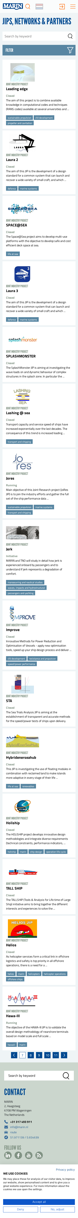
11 (56, 1055)
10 (47, 1055)
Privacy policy (65, 1169)
